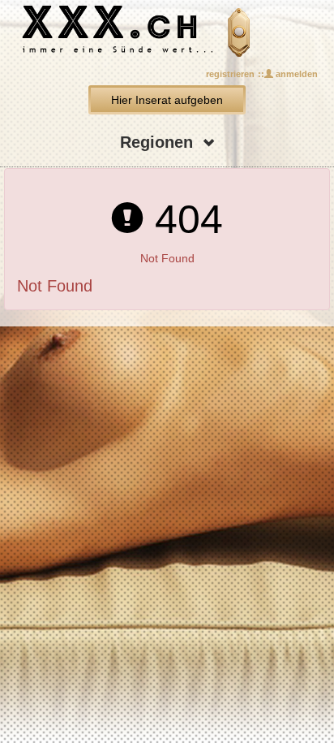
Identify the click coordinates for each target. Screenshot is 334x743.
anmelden (295, 74)
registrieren (230, 74)
